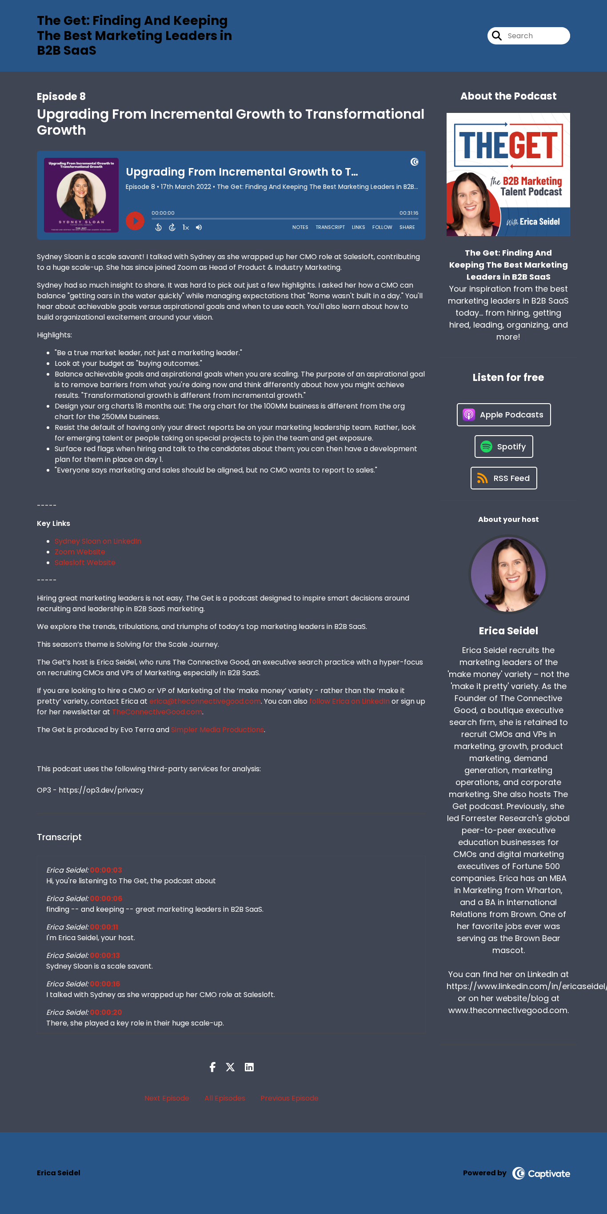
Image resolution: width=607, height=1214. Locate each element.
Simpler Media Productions (217, 730)
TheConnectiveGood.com (157, 712)
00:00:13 (105, 955)
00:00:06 (106, 898)
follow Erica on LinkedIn (349, 701)
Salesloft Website (85, 562)
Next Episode (166, 1098)
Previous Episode (289, 1098)
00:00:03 (106, 870)
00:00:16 (105, 984)
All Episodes (224, 1098)
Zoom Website (80, 552)
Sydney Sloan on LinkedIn (98, 541)
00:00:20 (106, 1012)
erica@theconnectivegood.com (205, 701)
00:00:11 (104, 927)
